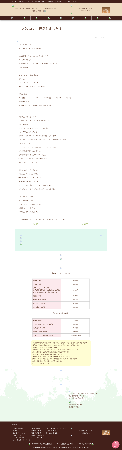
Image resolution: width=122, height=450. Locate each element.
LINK (87, 447)
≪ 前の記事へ (35, 224)
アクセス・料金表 (51, 433)
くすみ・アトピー (36, 437)
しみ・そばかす (18, 435)
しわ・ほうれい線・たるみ (21, 440)
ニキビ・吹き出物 (18, 437)
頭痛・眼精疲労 (36, 433)
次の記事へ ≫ (86, 224)
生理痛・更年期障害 (37, 435)
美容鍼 (15, 430)
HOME (14, 424)
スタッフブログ (51, 430)
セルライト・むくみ (19, 433)
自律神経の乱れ (36, 430)
